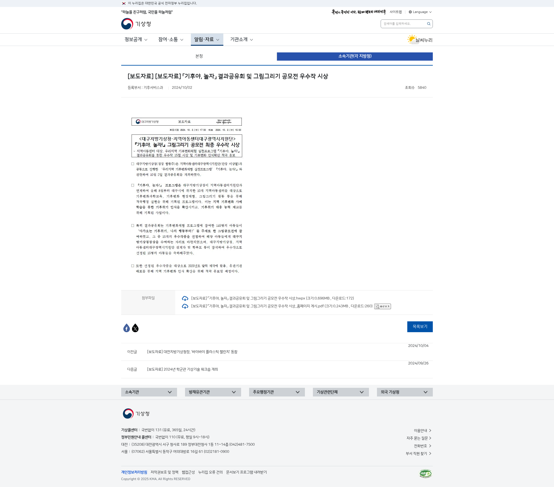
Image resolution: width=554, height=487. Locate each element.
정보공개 (133, 39)
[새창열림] (420, 40)
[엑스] (135, 328)
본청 (199, 56)
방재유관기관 (199, 392)
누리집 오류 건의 (210, 472)
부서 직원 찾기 (417, 454)
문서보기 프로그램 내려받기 (246, 472)
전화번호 (421, 446)
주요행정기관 (263, 392)
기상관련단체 (327, 392)
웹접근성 (188, 472)
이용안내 (421, 431)
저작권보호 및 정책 (164, 472)
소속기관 (132, 392)
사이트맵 (396, 12)
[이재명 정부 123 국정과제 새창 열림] (359, 12)
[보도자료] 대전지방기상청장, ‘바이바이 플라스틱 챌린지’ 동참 (287, 349)
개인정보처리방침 (134, 472)
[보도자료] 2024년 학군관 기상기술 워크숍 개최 (287, 366)
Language (420, 12)
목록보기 (420, 326)
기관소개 (239, 39)
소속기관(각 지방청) (355, 56)
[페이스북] (126, 328)
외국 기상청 (390, 392)
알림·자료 (204, 39)
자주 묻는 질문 (417, 438)
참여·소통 (168, 39)
